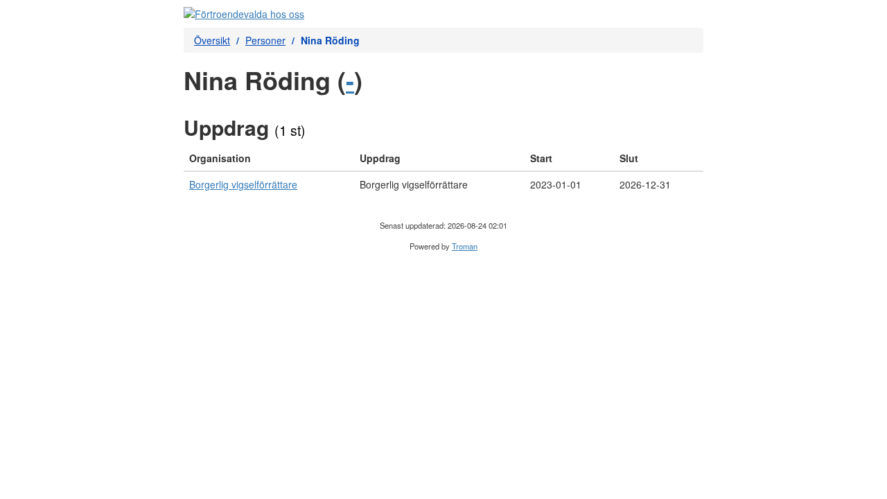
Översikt (212, 40)
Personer (265, 40)
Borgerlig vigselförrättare (243, 184)
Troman (464, 246)
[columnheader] (269, 158)
